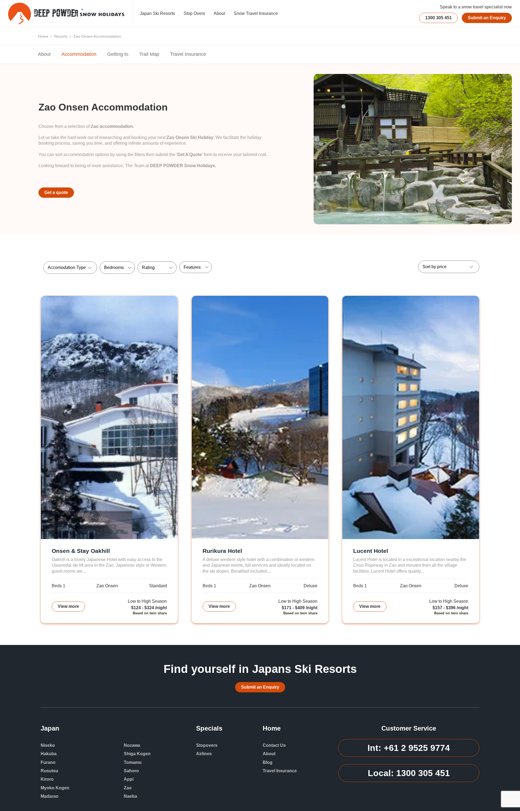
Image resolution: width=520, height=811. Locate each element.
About (219, 13)
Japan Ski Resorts (157, 13)
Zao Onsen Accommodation (97, 36)
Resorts (60, 36)
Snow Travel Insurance (256, 13)
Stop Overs (194, 13)
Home (43, 36)
